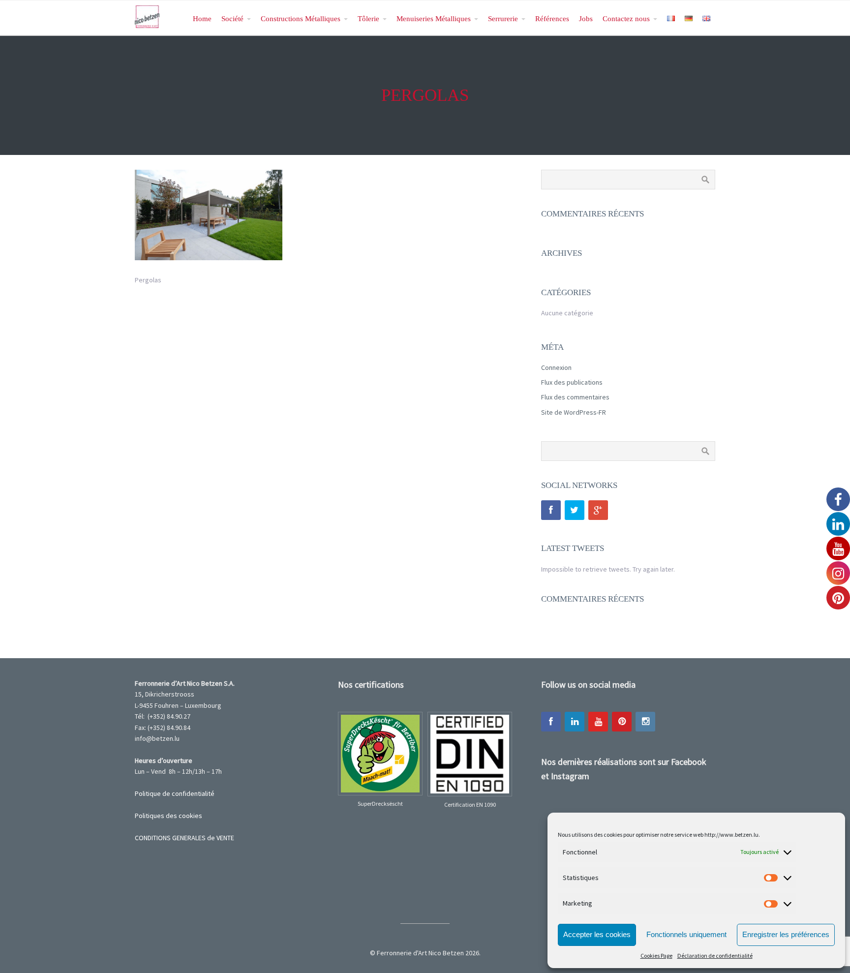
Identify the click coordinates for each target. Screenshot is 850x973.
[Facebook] (551, 510)
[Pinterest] (622, 721)
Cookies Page (656, 955)
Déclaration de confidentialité (715, 955)
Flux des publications (572, 382)
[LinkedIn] (574, 721)
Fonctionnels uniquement (686, 934)
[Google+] (598, 510)
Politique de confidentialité (174, 793)
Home (202, 18)
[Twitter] (574, 510)
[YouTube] (598, 721)
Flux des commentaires (575, 397)
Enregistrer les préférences (785, 934)
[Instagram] (645, 721)
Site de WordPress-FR (573, 412)
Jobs (586, 18)
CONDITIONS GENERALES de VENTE (184, 837)
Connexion (556, 367)
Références (552, 18)
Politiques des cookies (168, 815)
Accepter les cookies (597, 934)
